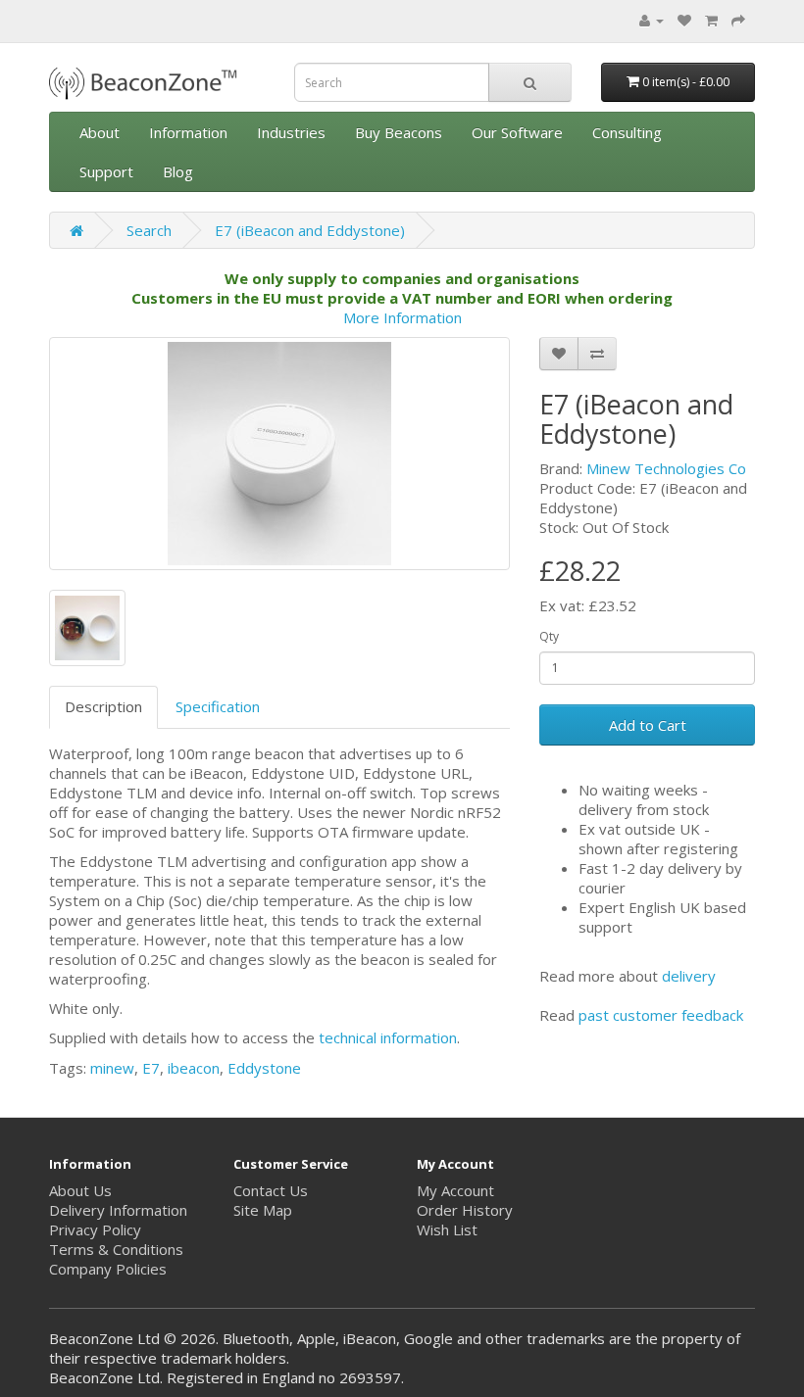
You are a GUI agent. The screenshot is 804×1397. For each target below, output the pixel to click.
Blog (178, 171)
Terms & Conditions (116, 1249)
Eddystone (264, 1068)
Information (188, 132)
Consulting (627, 132)
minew (112, 1068)
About (99, 132)
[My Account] (651, 19)
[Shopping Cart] (711, 19)
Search (149, 230)
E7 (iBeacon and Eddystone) (310, 230)
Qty (549, 636)
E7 (151, 1068)
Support (106, 171)
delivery (689, 976)
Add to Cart (647, 725)
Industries (291, 132)
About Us (80, 1190)
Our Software (517, 132)
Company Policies (108, 1268)
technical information (388, 1037)
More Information (402, 317)
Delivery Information (118, 1210)
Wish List (447, 1229)
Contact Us (270, 1190)
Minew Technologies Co (666, 468)
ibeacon (194, 1068)
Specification (218, 706)
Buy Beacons (398, 132)
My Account (455, 1190)
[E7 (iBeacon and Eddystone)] (279, 453)
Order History (465, 1210)
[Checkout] (738, 19)
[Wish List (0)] (684, 19)
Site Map (262, 1210)
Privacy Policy (95, 1229)
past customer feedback (660, 1015)
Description (103, 706)
